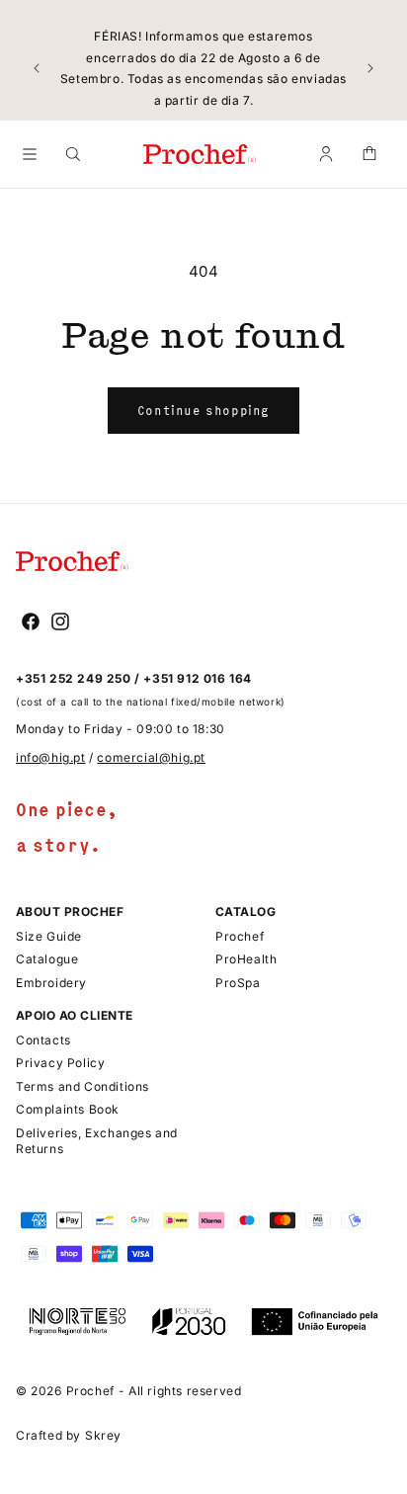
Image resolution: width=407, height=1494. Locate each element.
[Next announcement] (370, 68)
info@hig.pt (51, 757)
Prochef (90, 1390)
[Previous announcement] (36, 68)
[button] (29, 154)
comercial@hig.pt (151, 757)
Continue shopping (203, 410)
